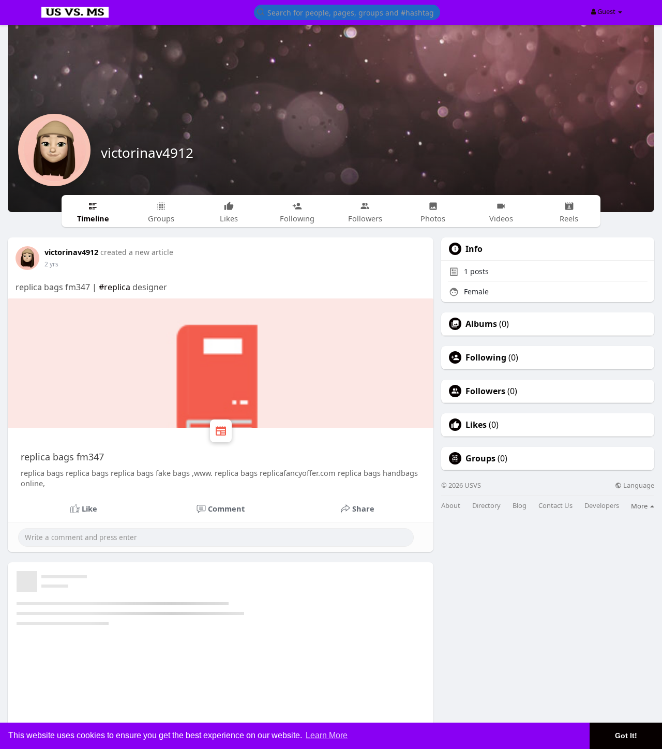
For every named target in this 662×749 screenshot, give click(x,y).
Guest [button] (606, 11)
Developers (601, 505)
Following (485, 357)
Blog (519, 505)
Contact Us (555, 505)
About (450, 505)
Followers (485, 391)
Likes (476, 425)
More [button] (640, 506)
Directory (486, 505)
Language (638, 485)
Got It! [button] (626, 735)
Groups (480, 458)
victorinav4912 (147, 152)
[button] (347, 11)
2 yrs (51, 264)
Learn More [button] (327, 735)
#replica (114, 287)
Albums (481, 324)
